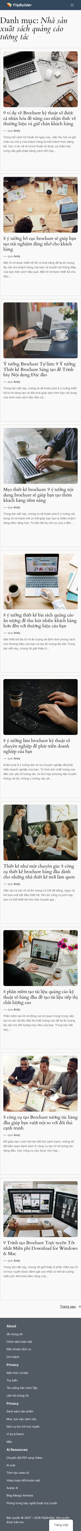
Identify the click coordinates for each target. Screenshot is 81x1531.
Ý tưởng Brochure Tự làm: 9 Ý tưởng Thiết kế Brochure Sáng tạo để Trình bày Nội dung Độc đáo (39, 369)
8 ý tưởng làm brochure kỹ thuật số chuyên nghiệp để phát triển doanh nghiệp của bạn (36, 746)
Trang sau (70, 1307)
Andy (17, 130)
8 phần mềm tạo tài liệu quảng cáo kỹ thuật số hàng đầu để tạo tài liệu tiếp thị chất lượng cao (40, 997)
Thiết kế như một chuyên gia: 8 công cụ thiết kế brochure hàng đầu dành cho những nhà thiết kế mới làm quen (39, 871)
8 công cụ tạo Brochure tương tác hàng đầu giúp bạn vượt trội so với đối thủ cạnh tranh (40, 1122)
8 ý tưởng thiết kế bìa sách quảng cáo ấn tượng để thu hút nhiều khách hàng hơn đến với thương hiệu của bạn (40, 620)
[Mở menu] (72, 5)
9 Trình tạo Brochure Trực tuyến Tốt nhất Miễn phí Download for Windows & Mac (40, 1248)
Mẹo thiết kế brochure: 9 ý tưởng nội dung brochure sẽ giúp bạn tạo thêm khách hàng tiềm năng (38, 495)
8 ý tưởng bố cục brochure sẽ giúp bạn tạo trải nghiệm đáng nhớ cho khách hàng (39, 244)
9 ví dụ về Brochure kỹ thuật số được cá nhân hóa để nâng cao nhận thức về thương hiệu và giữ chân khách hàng (39, 118)
